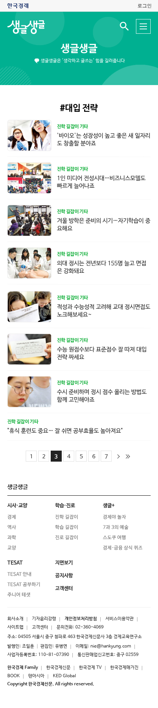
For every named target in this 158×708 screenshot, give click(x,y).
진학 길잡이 (66, 517)
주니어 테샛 (18, 595)
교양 (11, 548)
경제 (11, 517)
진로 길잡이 (66, 537)
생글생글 (79, 49)
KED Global (64, 676)
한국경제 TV (90, 667)
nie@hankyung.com (110, 646)
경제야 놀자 (114, 517)
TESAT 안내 (19, 574)
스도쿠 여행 (114, 537)
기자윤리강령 (44, 618)
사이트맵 (15, 627)
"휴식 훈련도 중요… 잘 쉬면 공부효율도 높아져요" (65, 431)
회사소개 (15, 618)
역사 (11, 527)
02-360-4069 (89, 627)
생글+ (109, 506)
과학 (11, 537)
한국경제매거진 (124, 667)
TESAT (15, 563)
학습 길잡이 (66, 527)
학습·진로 (65, 506)
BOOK (13, 676)
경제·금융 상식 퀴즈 (123, 548)
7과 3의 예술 (116, 527)
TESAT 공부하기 (23, 584)
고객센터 (40, 627)
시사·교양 (17, 506)
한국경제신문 (58, 667)
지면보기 (64, 563)
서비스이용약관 (119, 618)
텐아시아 (36, 676)
